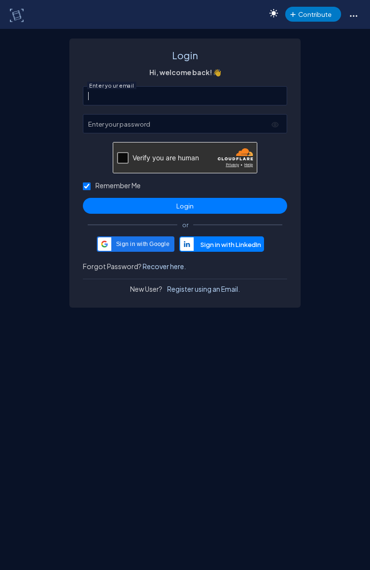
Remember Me (118, 185)
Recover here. (164, 266)
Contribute (314, 14)
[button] (353, 15)
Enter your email (111, 85)
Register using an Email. (203, 289)
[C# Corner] (18, 15)
